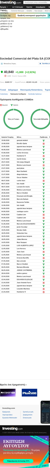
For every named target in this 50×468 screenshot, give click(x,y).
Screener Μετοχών (17, 11)
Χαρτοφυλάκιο (7, 415)
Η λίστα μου (18, 7)
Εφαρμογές (6, 412)
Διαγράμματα (40, 7)
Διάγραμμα (13, 90)
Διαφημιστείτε (27, 415)
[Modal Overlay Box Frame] (24, 452)
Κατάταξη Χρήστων (35, 94)
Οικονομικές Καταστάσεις (31, 90)
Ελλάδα (29, 11)
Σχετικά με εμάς (28, 412)
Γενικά (3, 90)
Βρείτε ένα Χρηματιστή (12, 384)
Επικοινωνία (27, 418)
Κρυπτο (29, 7)
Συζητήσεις (4, 94)
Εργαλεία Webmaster (9, 418)
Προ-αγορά (38, 11)
